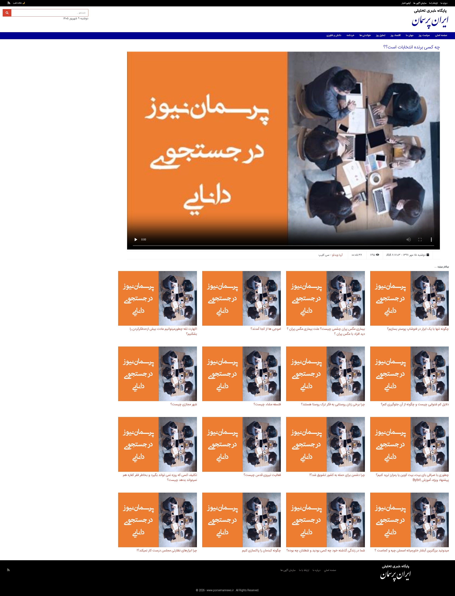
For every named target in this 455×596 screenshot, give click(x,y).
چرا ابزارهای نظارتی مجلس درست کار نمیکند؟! (167, 550)
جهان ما (409, 35)
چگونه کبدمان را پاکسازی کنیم (261, 550)
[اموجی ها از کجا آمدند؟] (241, 298)
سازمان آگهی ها (419, 3)
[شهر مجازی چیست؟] (157, 374)
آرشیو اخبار (406, 3)
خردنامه (350, 35)
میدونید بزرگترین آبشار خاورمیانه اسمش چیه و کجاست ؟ (412, 550)
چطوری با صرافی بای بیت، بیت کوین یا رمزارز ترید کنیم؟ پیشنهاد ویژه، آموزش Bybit (412, 477)
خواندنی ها (365, 35)
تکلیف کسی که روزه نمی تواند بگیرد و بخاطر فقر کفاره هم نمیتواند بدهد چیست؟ (160, 477)
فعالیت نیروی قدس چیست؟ (262, 475)
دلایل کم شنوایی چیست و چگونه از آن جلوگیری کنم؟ (415, 404)
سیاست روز (424, 35)
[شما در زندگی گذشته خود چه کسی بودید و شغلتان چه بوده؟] (325, 520)
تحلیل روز (380, 35)
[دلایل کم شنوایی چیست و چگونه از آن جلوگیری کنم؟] (409, 374)
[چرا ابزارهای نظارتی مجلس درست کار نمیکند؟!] (157, 520)
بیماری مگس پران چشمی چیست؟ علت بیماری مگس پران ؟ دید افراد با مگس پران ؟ (326, 331)
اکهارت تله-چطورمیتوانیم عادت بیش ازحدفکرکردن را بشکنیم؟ (163, 331)
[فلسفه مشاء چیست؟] (241, 374)
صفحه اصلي (330, 570)
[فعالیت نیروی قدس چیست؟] (241, 445)
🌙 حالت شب (19, 3)
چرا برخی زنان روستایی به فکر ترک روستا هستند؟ (333, 404)
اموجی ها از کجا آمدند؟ (266, 329)
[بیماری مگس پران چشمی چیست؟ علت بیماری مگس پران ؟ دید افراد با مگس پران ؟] (325, 298)
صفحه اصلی (441, 35)
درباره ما (444, 3)
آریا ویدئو (337, 255)
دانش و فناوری (333, 35)
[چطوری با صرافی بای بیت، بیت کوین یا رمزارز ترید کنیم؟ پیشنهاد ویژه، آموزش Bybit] (409, 445)
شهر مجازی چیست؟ (183, 404)
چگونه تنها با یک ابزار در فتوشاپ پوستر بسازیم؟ (418, 329)
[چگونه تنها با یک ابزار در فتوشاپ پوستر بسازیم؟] (409, 298)
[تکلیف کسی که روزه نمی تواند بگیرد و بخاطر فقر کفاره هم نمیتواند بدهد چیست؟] (157, 445)
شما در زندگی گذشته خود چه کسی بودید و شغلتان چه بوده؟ (326, 550)
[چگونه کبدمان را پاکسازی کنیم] (241, 520)
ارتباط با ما (433, 3)
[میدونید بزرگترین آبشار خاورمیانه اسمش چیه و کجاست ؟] (409, 520)
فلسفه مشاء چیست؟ (267, 404)
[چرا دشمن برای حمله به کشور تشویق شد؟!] (325, 445)
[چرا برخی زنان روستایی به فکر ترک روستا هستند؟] (325, 374)
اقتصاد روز (396, 35)
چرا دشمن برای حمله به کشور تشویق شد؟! (337, 475)
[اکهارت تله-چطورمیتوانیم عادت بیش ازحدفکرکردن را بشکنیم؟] (157, 298)
